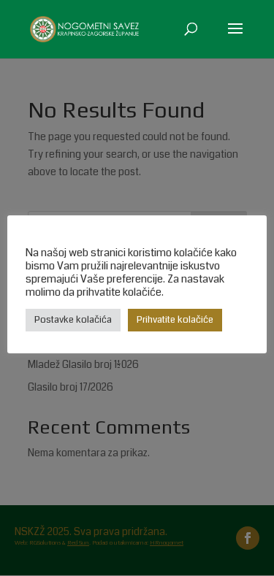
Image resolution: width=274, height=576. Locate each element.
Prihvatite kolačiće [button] (175, 319)
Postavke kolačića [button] (73, 319)
